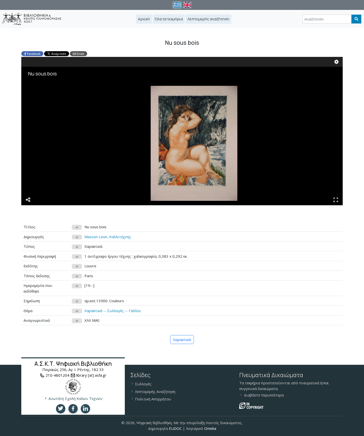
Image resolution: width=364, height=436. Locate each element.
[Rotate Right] (54, 89)
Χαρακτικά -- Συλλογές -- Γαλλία (112, 310)
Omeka (210, 428)
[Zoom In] (40, 89)
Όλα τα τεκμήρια (169, 19)
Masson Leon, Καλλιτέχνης (107, 236)
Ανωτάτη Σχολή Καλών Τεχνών (76, 398)
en (188, 5)
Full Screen (336, 199)
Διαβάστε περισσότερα (264, 394)
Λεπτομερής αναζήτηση (208, 19)
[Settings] (336, 61)
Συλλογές (143, 383)
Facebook (33, 53)
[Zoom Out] (47, 89)
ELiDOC (175, 428)
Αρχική (144, 19)
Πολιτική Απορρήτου (153, 398)
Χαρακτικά (182, 339)
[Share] (28, 199)
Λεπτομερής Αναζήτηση (155, 391)
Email (80, 53)
